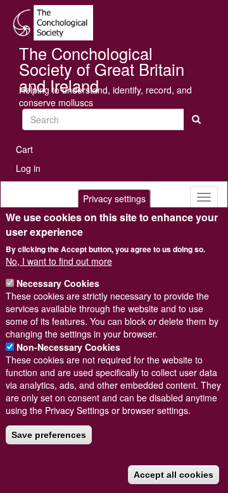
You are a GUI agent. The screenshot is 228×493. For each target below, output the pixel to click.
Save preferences (48, 435)
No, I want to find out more (59, 261)
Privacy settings (114, 198)
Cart (24, 149)
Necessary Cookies (57, 283)
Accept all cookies (173, 475)
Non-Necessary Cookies (68, 347)
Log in (28, 168)
